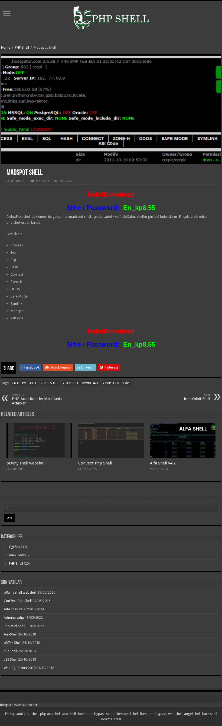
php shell (51, 383)
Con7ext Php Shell (95, 463)
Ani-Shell (10, 634)
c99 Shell (10, 659)
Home (5, 47)
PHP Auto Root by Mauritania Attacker (37, 399)
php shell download (82, 383)
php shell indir (117, 383)
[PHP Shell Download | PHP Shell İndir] (111, 18)
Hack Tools (17, 555)
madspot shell (25, 383)
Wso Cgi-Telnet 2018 (19, 668)
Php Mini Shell (14, 626)
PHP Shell (22, 47)
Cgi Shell (15, 547)
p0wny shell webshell (25, 463)
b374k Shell (12, 643)
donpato (7, 705)
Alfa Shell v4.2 (162, 463)
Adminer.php (14, 617)
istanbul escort (25, 705)
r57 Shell (10, 651)
